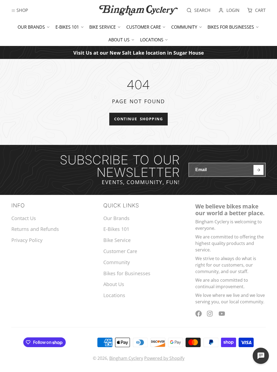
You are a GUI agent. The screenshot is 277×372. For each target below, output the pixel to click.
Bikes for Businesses (230, 27)
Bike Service (102, 27)
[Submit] (258, 170)
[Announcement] (138, 52)
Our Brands (31, 27)
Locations (151, 40)
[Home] (138, 10)
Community (184, 27)
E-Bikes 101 (67, 27)
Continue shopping (138, 118)
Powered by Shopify (164, 358)
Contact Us (23, 218)
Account (228, 10)
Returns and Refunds (35, 229)
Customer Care (143, 27)
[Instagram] (210, 313)
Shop (22, 10)
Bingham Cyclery (126, 358)
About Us (119, 40)
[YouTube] (222, 313)
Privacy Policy (26, 240)
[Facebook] (198, 313)
